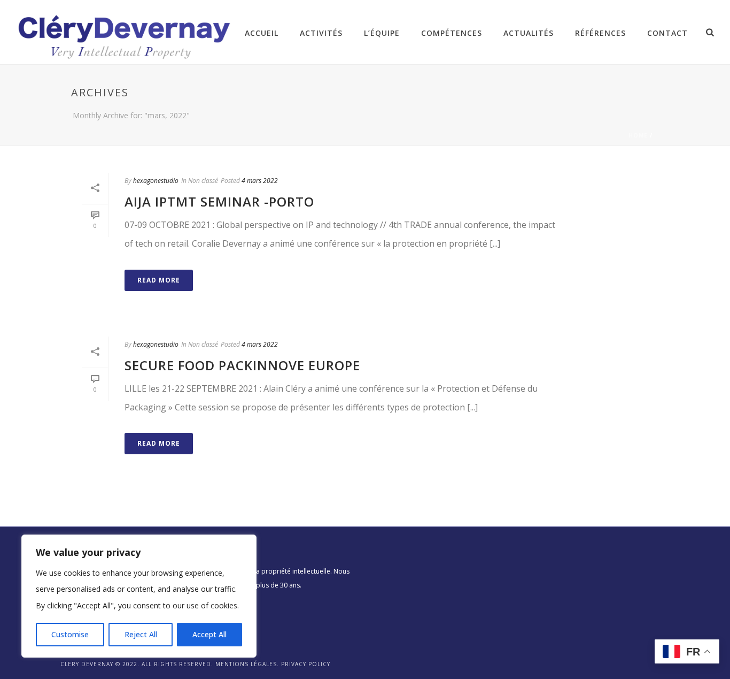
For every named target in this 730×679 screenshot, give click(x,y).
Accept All (209, 634)
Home (638, 135)
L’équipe (382, 33)
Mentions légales (246, 664)
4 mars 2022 (260, 180)
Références (600, 33)
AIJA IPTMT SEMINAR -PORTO (219, 201)
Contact (667, 33)
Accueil (261, 33)
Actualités (528, 33)
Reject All (141, 634)
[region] (139, 596)
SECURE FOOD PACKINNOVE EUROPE (242, 365)
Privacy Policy (305, 664)
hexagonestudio (155, 180)
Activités (321, 33)
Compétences (451, 33)
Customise (70, 634)
